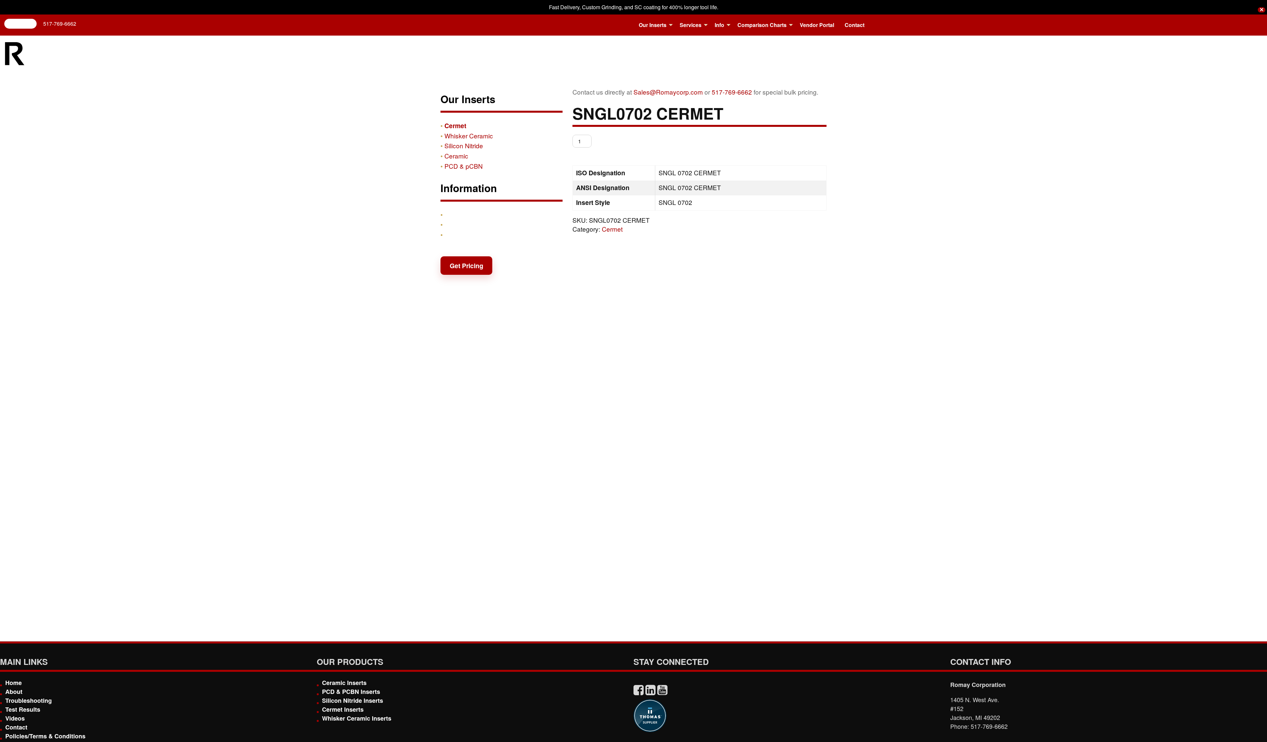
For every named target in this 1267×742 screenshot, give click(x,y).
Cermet (612, 228)
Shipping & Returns (474, 224)
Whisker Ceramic (468, 135)
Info (719, 25)
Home (13, 683)
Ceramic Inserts (344, 683)
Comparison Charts (762, 25)
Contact (854, 25)
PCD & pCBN (463, 165)
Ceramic (456, 155)
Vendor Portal (817, 25)
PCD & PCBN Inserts (351, 692)
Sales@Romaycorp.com (668, 91)
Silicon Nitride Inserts (352, 700)
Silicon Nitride (463, 145)
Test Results (22, 709)
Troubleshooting (28, 700)
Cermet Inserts (343, 709)
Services (690, 25)
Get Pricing (466, 265)
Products (458, 214)
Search (23, 23)
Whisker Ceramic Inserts (356, 718)
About (13, 692)
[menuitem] (654, 25)
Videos (15, 718)
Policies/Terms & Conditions (45, 736)
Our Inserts (652, 25)
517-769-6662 (59, 23)
